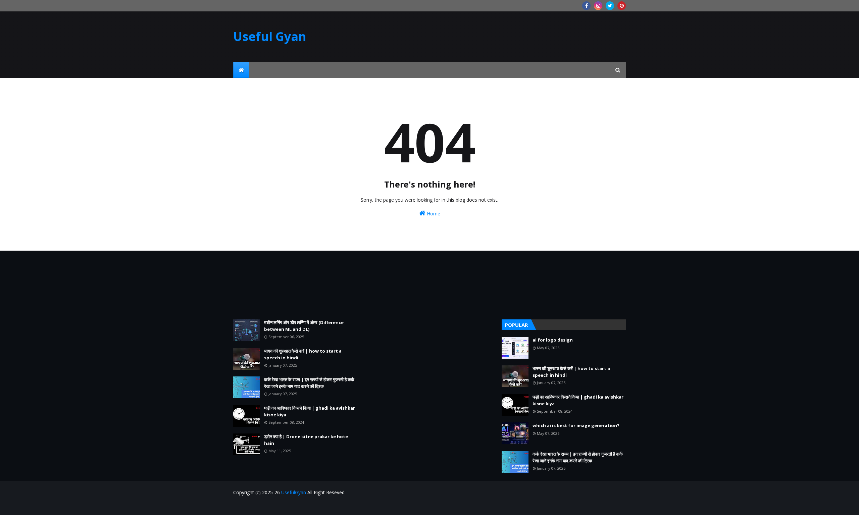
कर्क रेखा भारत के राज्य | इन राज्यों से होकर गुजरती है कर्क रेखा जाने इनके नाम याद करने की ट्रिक (309, 382)
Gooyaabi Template (341, 506)
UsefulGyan (293, 492)
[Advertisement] (295, 285)
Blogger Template (272, 506)
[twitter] (610, 5)
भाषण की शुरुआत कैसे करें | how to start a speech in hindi (303, 354)
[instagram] (598, 5)
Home (432, 213)
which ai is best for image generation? (576, 425)
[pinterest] (621, 5)
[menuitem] (241, 70)
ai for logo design (553, 340)
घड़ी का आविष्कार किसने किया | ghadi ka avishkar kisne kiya (309, 411)
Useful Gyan (269, 36)
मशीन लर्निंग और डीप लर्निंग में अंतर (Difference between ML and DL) (304, 325)
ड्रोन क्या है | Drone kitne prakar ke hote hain (306, 439)
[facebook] (586, 5)
